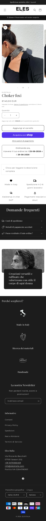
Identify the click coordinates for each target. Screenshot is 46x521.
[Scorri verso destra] (28, 87)
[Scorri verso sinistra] (17, 87)
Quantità (5, 110)
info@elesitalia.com (14, 466)
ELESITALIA (26, 516)
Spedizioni (9, 431)
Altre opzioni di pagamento (23, 141)
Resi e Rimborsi (12, 436)
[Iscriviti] (38, 401)
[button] (5, 10)
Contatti (9, 420)
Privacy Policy (11, 425)
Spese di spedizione (21, 104)
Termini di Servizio (13, 442)
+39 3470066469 (13, 463)
